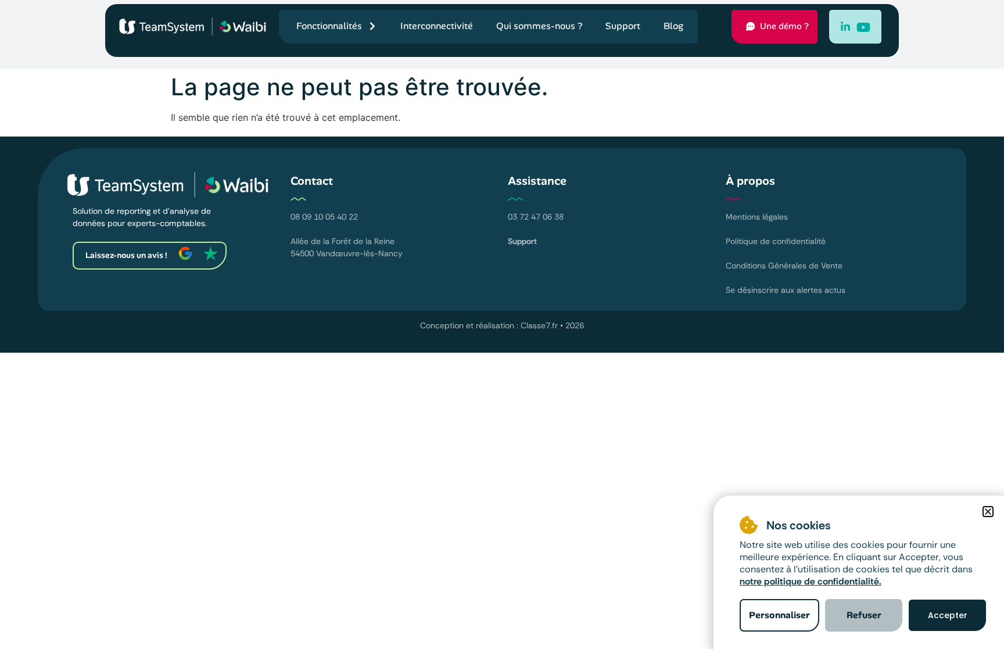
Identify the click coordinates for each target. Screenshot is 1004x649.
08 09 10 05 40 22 (324, 216)
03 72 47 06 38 (536, 216)
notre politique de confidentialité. (810, 581)
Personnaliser (779, 615)
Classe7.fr (539, 325)
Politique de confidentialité (776, 241)
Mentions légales (757, 216)
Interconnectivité (436, 26)
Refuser (864, 615)
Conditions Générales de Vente (784, 265)
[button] (988, 511)
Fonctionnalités (329, 26)
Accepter (947, 615)
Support (622, 26)
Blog (673, 26)
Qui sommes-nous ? (539, 26)
